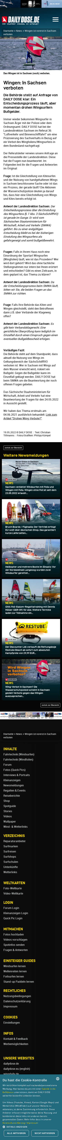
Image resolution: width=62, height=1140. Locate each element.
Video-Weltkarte (13, 893)
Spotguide (9, 806)
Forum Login (11, 908)
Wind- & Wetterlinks (15, 826)
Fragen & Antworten (15, 950)
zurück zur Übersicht (13, 448)
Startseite (8, 30)
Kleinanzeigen (11, 780)
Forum (7, 764)
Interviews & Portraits (16, 775)
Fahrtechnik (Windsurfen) (18, 754)
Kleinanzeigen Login (15, 913)
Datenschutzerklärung (16, 1001)
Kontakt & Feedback (15, 1038)
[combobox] (57, 1078)
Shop (6, 801)
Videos (7, 816)
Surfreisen (9, 851)
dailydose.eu (11, 1068)
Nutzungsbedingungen (17, 996)
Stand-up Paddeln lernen (18, 981)
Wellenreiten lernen (15, 971)
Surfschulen (10, 861)
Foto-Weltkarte (12, 888)
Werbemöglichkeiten (15, 1044)
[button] (31, 1127)
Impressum (10, 1006)
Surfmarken (10, 846)
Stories (7, 811)
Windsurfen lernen (14, 966)
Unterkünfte (10, 867)
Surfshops (9, 856)
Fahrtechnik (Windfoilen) (18, 759)
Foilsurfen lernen (13, 976)
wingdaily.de (11, 1074)
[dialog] (31, 1107)
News (19, 30)
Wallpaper (9, 821)
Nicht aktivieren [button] (45, 1133)
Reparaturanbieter (14, 841)
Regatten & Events (14, 790)
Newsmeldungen (13, 785)
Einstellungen (11, 1022)
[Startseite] (21, 23)
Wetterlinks (10, 872)
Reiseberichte (11, 795)
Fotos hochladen (13, 934)
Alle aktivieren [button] (16, 1133)
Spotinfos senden (14, 944)
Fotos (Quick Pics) (14, 770)
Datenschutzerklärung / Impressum (20, 1122)
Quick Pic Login (12, 918)
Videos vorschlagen (15, 939)
